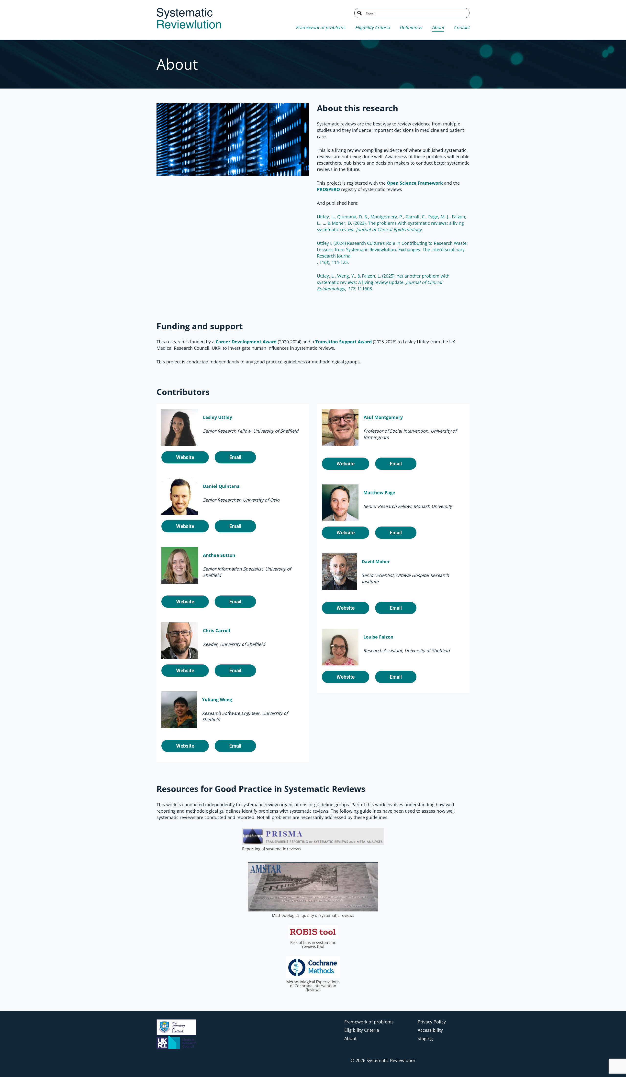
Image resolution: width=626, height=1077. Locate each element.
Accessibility (430, 1030)
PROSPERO (328, 189)
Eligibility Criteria (372, 27)
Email (235, 457)
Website (185, 457)
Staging (425, 1038)
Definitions (411, 27)
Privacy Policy (432, 1022)
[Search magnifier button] (359, 13)
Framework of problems (320, 27)
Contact (462, 27)
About (438, 27)
